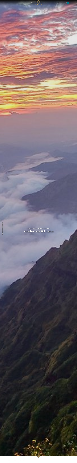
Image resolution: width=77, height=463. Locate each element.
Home (2, 233)
